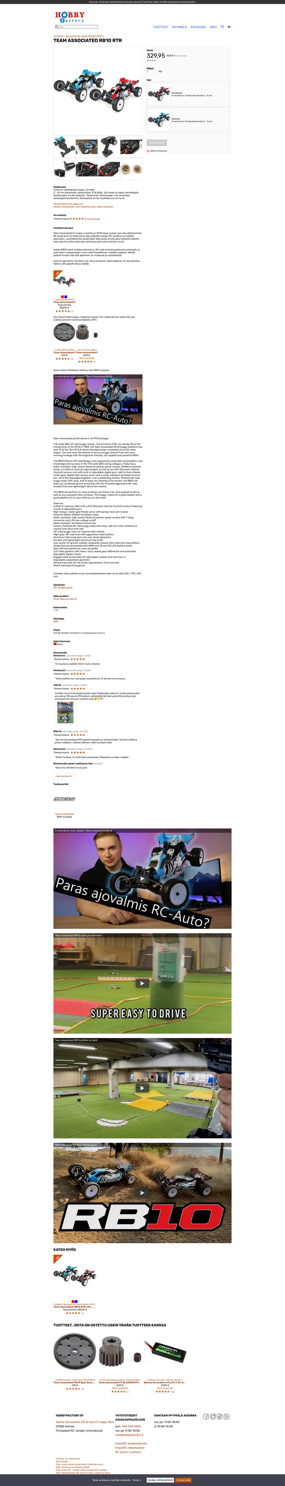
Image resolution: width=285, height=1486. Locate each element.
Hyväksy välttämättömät (160, 1480)
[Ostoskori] (222, 28)
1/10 (55, 610)
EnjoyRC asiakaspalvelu (131, 1443)
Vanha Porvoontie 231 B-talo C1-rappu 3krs (85, 1422)
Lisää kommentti (64, 776)
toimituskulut (182, 56)
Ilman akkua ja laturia (65, 598)
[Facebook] (206, 1417)
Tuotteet (59, 36)
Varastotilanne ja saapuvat (68, 203)
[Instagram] (213, 1417)
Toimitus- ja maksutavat (68, 1458)
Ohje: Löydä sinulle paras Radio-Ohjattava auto (79, 1464)
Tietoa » (136, 1480)
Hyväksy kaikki (183, 1480)
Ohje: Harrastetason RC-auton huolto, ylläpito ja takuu (83, 1473)
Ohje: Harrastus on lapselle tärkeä (73, 1467)
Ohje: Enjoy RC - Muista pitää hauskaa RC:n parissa (81, 1470)
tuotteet (160, 27)
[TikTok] (219, 1417)
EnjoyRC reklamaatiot (130, 1447)
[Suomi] (230, 27)
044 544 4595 (131, 1426)
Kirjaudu (198, 27)
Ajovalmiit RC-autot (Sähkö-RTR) (85, 36)
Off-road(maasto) (62, 587)
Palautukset (62, 1461)
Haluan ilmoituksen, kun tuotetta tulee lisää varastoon (83, 206)
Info (213, 27)
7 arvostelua (92, 219)
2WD (55, 621)
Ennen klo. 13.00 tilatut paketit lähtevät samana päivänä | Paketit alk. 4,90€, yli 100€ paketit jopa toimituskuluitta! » (142, 2)
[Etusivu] (70, 23)
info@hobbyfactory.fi (129, 1435)
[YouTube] (226, 1417)
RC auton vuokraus (128, 1452)
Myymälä (179, 27)
